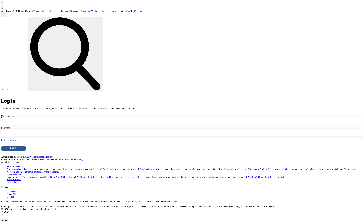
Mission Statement (181, 169)
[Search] (65, 54)
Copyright (11, 182)
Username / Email (9, 116)
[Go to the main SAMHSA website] (105, 11)
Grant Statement (145, 175)
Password (5, 128)
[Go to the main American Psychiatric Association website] (50, 11)
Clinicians (11, 191)
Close (4, 220)
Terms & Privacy (14, 179)
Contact (10, 197)
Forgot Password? (9, 140)
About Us (11, 194)
